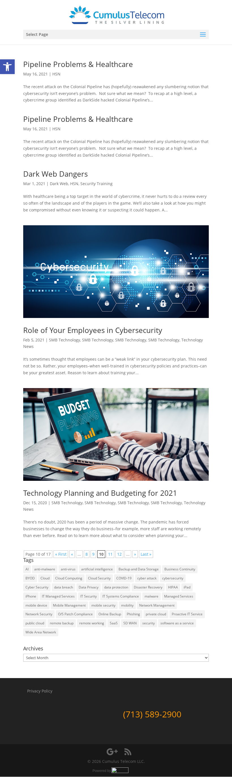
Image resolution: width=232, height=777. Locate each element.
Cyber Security (36, 587)
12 (119, 554)
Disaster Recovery (148, 587)
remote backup (62, 623)
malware (151, 596)
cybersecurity (172, 578)
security (148, 623)
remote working (91, 623)
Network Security (38, 614)
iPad (187, 587)
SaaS (114, 623)
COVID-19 (124, 578)
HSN (56, 74)
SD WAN (130, 623)
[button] (7, 66)
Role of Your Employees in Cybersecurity (92, 330)
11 (110, 554)
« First (60, 554)
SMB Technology (64, 340)
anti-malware (44, 569)
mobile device (36, 605)
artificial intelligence (97, 569)
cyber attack (146, 578)
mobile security (103, 605)
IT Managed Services (58, 596)
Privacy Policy (39, 691)
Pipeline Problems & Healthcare (78, 64)
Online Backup (109, 614)
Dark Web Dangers (55, 174)
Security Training (96, 183)
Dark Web (59, 183)
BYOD (30, 578)
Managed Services (178, 596)
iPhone (30, 596)
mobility (127, 605)
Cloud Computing (68, 578)
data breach (63, 587)
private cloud (156, 614)
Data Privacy (88, 587)
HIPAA (173, 587)
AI (27, 569)
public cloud (34, 623)
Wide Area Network (40, 632)
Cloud (45, 578)
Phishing (133, 614)
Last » (146, 554)
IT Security (88, 596)
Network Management (157, 605)
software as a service (177, 623)
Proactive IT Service (187, 614)
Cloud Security (99, 578)
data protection (116, 587)
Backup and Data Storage (139, 569)
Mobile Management (69, 605)
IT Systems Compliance (120, 596)
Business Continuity (179, 569)
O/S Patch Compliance (75, 614)
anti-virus (68, 569)
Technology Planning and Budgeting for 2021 (100, 493)
